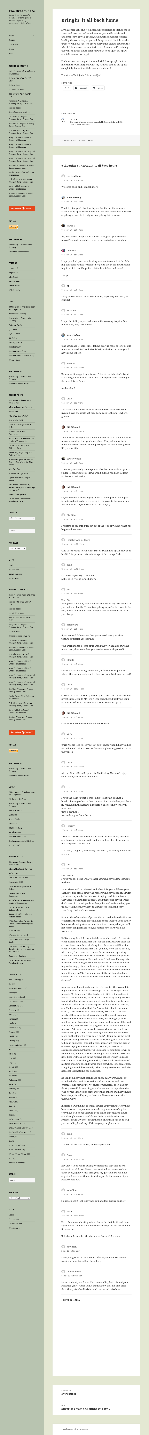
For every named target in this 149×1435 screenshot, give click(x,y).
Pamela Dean (14, 281)
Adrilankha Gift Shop (17, 313)
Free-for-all (13, 1027)
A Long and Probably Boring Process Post (21, 102)
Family (12, 1014)
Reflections (13, 411)
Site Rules (13, 338)
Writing (12, 1158)
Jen (10, 1049)
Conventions (14, 1006)
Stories (12, 40)
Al (68, 285)
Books (11, 35)
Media (11, 1067)
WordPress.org (15, 578)
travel (11, 1136)
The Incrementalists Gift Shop (21, 355)
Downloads (13, 44)
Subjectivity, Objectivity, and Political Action (20, 453)
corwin (83, 140)
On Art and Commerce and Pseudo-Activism (20, 500)
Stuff (11, 1115)
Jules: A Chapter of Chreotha (20, 138)
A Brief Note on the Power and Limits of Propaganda (21, 439)
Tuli (10, 1141)
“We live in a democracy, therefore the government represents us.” (22, 487)
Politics (12, 1088)
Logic (11, 1062)
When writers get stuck (18, 473)
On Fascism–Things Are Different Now (19, 446)
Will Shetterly (14, 290)
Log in (11, 565)
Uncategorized (15, 1145)
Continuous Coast (16, 1001)
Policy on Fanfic (15, 325)
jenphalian (13, 272)
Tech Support (14, 1119)
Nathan (12, 1075)
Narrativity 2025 (16, 420)
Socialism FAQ (15, 347)
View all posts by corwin (80, 124)
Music (11, 49)
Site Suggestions (16, 342)
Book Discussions (16, 988)
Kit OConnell (73, 426)
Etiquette (12, 1010)
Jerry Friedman (15, 137)
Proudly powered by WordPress (74, 1429)
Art (10, 984)
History (12, 1040)
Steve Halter (73, 335)
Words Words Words (17, 1154)
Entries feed (14, 569)
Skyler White (14, 286)
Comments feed (15, 574)
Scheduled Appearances (19, 251)
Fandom (12, 1019)
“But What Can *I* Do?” (18, 416)
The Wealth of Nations (18, 1132)
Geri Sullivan (74, 176)
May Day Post (14, 469)
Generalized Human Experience (17, 432)
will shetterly (74, 197)
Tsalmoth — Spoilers (17, 494)
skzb (11, 78)
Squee (11, 1106)
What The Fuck (15, 1149)
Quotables (13, 329)
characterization (16, 997)
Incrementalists (15, 1045)
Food (11, 1023)
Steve (11, 1110)
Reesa (11, 1097)
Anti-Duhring (14, 980)
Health (11, 1036)
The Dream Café (22, 11)
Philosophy (13, 1080)
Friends (12, 1032)
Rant (11, 1093)
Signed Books (14, 334)
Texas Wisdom (15, 1123)
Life (10, 1058)
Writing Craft (14, 360)
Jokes (11, 1054)
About (11, 53)
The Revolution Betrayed (19, 1128)
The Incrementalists (17, 351)
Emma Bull (13, 268)
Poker (11, 1084)
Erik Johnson (14, 179)
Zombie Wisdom (16, 1163)
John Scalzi (13, 277)
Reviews (12, 1102)
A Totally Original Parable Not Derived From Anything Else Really (21, 462)
